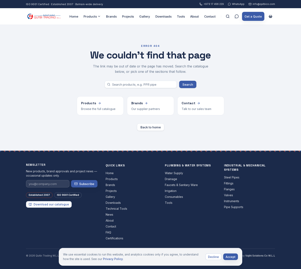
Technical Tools (116, 208)
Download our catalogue (51, 204)
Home (73, 16)
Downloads (163, 16)
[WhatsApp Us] (236, 16)
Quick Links (115, 165)
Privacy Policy (113, 259)
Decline (213, 257)
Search (187, 84)
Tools (181, 16)
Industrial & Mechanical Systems (245, 167)
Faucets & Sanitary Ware (181, 185)
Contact (210, 16)
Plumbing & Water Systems (188, 165)
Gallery (144, 16)
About (194, 16)
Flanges (229, 189)
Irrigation (171, 191)
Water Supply (174, 173)
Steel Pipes (231, 177)
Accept (230, 257)
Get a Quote (253, 16)
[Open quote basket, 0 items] (270, 16)
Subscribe (86, 184)
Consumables (174, 196)
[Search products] (227, 16)
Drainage (171, 179)
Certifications (114, 238)
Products (90, 16)
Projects (128, 16)
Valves (228, 195)
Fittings (228, 183)
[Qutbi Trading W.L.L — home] (44, 16)
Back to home (150, 127)
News (109, 214)
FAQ (108, 232)
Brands (111, 16)
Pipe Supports (233, 207)
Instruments (231, 201)
